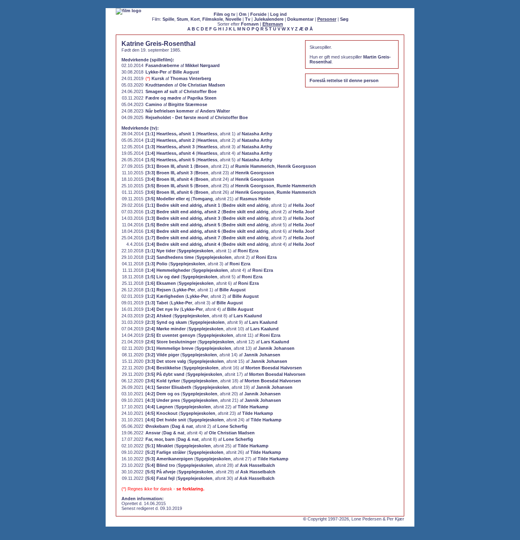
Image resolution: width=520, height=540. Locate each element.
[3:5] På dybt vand (164, 374)
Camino (153, 104)
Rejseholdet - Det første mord (177, 117)
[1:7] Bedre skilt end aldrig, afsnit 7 (182, 237)
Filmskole (212, 19)
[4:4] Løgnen (159, 406)
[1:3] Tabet (156, 302)
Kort (195, 19)
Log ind (278, 14)
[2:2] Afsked (158, 315)
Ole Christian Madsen (202, 84)
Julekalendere (269, 19)
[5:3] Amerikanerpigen (169, 458)
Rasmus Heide (255, 198)
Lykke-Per (156, 71)
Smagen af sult (161, 91)
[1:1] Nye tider (160, 250)
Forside (258, 14)
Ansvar (152, 432)
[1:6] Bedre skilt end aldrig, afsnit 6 (182, 231)
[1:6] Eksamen (160, 283)
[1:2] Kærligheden (164, 296)
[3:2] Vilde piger (162, 354)
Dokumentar (300, 19)
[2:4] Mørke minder (165, 328)
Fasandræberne (162, 65)
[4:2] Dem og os (162, 393)
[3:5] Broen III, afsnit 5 (169, 185)
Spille (168, 19)
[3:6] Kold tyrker (162, 380)
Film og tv (224, 14)
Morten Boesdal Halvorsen (273, 367)
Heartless (207, 133)
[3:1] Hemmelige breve (169, 348)
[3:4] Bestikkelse (163, 367)
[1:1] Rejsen (158, 289)
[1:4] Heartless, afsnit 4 (170, 153)
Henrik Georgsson (296, 166)
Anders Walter (215, 110)
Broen (201, 166)
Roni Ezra (248, 250)
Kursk (158, 78)
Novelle (233, 19)
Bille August (186, 71)
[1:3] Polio (156, 263)
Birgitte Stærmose (187, 104)
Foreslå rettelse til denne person (344, 80)
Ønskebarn (157, 426)
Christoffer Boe (200, 91)
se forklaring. (190, 488)
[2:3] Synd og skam (166, 322)
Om (243, 14)
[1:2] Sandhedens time (169, 257)
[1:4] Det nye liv (162, 309)
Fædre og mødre (163, 97)
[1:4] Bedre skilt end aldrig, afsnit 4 (182, 244)
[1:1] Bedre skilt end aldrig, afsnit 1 (182, 205)
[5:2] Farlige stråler (165, 452)
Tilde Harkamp (253, 406)
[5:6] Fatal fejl (160, 478)
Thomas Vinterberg (190, 78)
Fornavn (250, 24)
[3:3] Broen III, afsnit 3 (169, 172)
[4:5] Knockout (161, 413)
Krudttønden (159, 84)
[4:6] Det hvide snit (165, 419)
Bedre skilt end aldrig (246, 205)
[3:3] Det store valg (165, 361)
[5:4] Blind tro (160, 465)
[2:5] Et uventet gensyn (170, 335)
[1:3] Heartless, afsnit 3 (170, 146)
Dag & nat (182, 426)
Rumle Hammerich (255, 166)
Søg (344, 19)
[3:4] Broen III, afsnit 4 (169, 179)
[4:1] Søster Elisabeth (168, 387)
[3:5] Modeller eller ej (167, 198)
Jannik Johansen (276, 348)
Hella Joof (303, 205)
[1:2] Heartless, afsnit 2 (170, 140)
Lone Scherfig (232, 426)
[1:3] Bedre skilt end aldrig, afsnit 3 (182, 218)
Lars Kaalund (248, 315)
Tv (247, 19)
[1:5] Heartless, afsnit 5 (170, 159)
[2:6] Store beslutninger (170, 341)
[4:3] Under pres (162, 400)
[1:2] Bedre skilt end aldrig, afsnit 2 (182, 211)
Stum (182, 19)
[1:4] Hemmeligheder (167, 270)
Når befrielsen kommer (169, 110)
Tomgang (203, 198)
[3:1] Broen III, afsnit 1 (169, 166)
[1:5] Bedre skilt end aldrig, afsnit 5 (182, 224)
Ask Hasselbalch (257, 465)
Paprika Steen (202, 97)
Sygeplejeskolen (195, 250)
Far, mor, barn (160, 439)
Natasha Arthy (257, 133)
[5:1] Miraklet (159, 445)
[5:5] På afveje (160, 471)
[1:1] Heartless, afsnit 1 (170, 133)
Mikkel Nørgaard (202, 65)
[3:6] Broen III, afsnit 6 (169, 192)
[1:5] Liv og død (162, 276)
